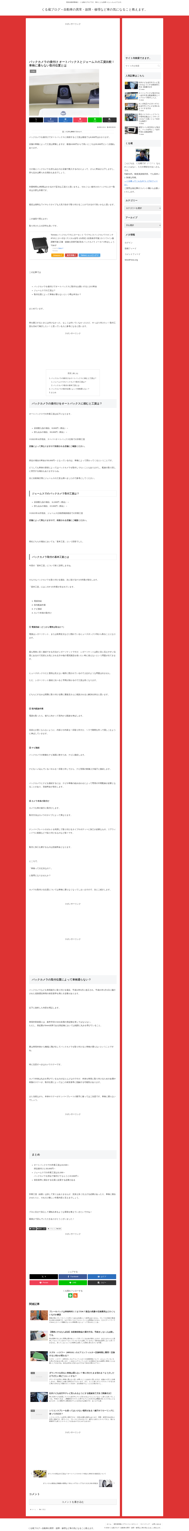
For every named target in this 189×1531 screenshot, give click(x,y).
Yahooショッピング (89, 255)
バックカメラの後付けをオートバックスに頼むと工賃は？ (73, 378)
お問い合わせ (156, 1524)
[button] (110, 119)
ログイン (129, 243)
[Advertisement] (73, 41)
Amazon (56, 255)
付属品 (33, 1228)
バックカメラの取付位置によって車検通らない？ (70, 389)
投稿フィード (130, 248)
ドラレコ (52, 1228)
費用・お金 (42, 1228)
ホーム (109, 1524)
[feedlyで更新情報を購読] (70, 1295)
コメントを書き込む (73, 1502)
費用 (59, 1228)
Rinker (60, 248)
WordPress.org (131, 260)
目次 (70, 373)
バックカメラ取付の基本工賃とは (66, 385)
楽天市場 (70, 255)
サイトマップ (145, 1524)
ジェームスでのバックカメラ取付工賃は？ (69, 382)
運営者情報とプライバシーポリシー (126, 1524)
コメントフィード (132, 254)
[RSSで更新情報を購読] (75, 1295)
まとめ (53, 392)
